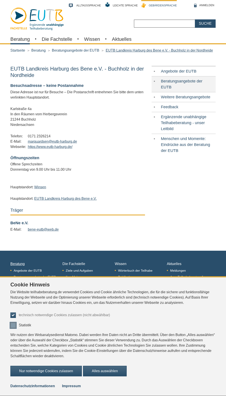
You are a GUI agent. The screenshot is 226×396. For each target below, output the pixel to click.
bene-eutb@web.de (43, 229)
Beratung (20, 39)
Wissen (92, 39)
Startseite (17, 50)
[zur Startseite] (37, 18)
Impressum (71, 386)
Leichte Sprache (125, 5)
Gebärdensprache (163, 5)
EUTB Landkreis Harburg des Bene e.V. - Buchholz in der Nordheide (159, 50)
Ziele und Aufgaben (79, 270)
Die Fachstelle (57, 39)
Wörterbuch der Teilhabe (135, 270)
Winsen (40, 187)
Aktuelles (122, 39)
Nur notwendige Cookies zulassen (46, 371)
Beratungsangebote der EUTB (75, 50)
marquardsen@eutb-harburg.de (52, 141)
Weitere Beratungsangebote (185, 97)
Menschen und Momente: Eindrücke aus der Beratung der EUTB (185, 144)
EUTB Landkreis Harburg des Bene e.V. (65, 198)
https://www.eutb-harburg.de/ (50, 147)
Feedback (169, 107)
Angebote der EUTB (178, 71)
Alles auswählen (105, 371)
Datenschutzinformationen (32, 386)
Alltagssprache (88, 5)
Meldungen (178, 270)
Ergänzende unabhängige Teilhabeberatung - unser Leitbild (183, 123)
